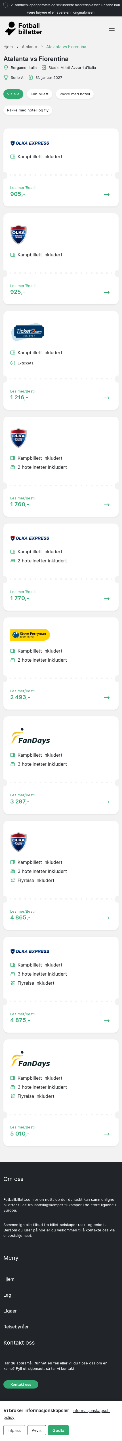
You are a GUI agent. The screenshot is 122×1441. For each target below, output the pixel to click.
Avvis (36, 1430)
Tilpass (14, 1430)
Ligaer (10, 1311)
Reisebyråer (16, 1327)
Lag (7, 1295)
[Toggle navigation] (112, 28)
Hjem (8, 1279)
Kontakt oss (20, 1384)
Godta (58, 1430)
